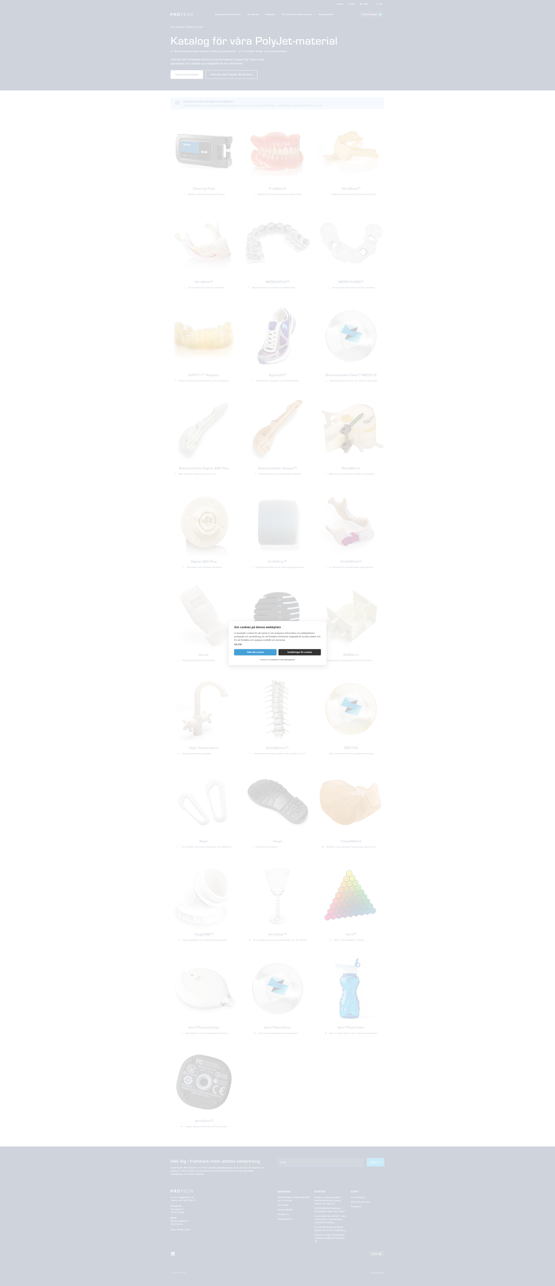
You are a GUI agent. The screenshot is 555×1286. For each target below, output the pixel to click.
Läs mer (238, 643)
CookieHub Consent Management (282, 660)
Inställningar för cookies (299, 652)
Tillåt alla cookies (255, 652)
